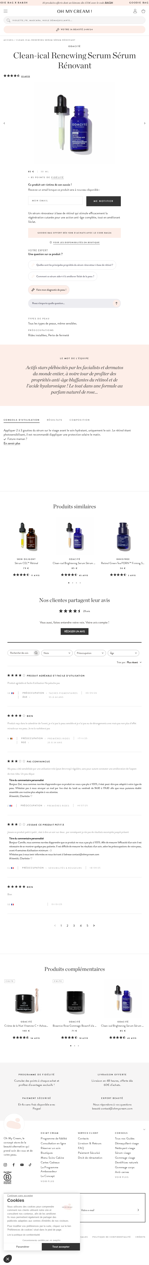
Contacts (83, 1138)
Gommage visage (125, 1158)
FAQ (81, 1148)
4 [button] (80, 582)
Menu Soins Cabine (52, 1158)
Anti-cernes (122, 1172)
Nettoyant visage (125, 1148)
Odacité (74, 46)
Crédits (140, 1237)
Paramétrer (22, 1246)
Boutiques (47, 1153)
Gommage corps (124, 1167)
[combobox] (57, 653)
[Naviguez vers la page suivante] (94, 926)
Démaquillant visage (127, 1143)
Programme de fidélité (54, 1138)
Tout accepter (60, 1246)
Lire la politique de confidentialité (23, 1235)
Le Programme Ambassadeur (49, 1169)
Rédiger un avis (74, 631)
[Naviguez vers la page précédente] (55, 926)
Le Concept (48, 1176)
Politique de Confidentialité (111, 1237)
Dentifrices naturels (126, 1162)
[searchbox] (20, 653)
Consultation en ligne (53, 1143)
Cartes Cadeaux (50, 1162)
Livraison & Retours (90, 1143)
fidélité (57, 177)
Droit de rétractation (90, 1158)
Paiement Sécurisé (89, 1153)
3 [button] (76, 582)
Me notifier (104, 201)
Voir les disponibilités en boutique (76, 242)
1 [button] (68, 582)
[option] (74, 233)
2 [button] (72, 582)
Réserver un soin (51, 1148)
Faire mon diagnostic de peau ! (51, 290)
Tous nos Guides (125, 1138)
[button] (7, 1258)
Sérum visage (123, 1153)
